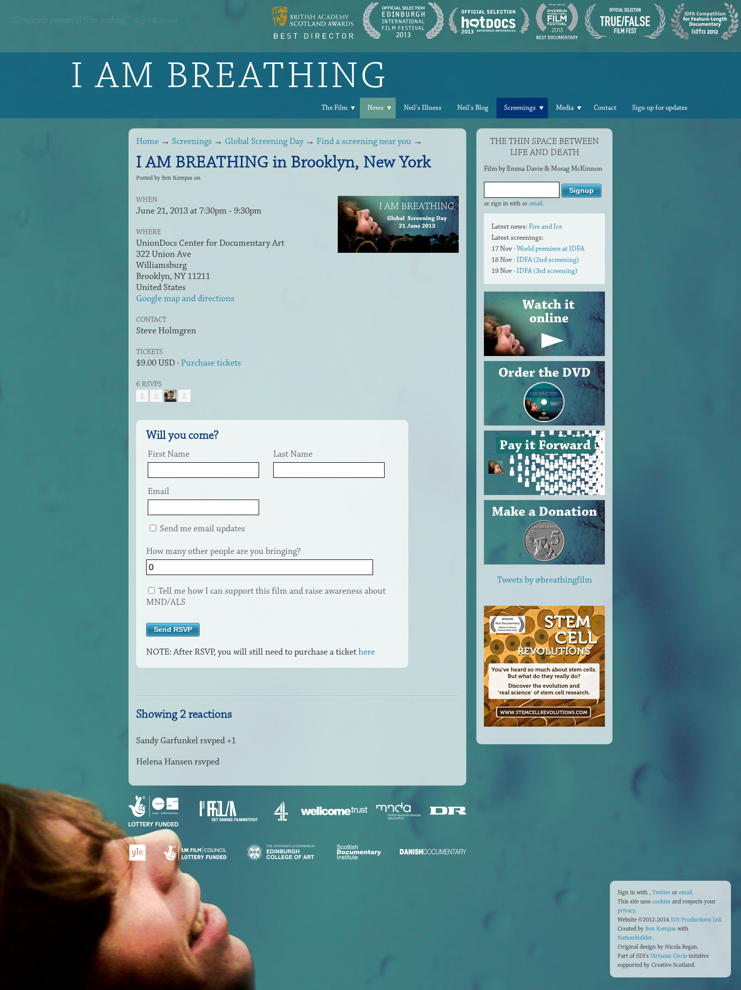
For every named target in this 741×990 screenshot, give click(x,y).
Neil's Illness (423, 107)
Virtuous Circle (668, 956)
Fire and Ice (545, 226)
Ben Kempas (660, 929)
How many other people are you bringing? (223, 551)
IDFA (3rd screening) (547, 270)
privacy (626, 910)
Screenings (520, 107)
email (535, 203)
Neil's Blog (472, 107)
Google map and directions (185, 298)
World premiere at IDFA (550, 248)
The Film (334, 107)
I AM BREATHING (229, 75)
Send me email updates (201, 528)
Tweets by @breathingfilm (544, 580)
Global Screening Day (264, 141)
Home (147, 141)
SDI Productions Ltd (695, 920)
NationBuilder (635, 938)
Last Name (293, 454)
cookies (661, 901)
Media (565, 107)
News (375, 107)
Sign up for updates (660, 107)
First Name (169, 454)
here (366, 652)
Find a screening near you (364, 141)
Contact (605, 107)
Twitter (661, 892)
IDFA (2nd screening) (548, 259)
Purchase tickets (211, 363)
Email (158, 491)
